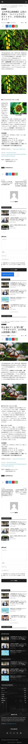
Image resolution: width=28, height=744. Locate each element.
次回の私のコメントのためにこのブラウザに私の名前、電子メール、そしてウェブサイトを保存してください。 (13, 264)
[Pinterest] (13, 26)
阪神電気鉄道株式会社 (9, 167)
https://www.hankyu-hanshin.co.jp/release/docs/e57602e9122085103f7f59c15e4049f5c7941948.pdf (13, 154)
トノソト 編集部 (7, 22)
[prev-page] (2, 232)
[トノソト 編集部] (2, 22)
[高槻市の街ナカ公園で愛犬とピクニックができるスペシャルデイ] (5, 299)
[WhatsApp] (16, 26)
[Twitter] (10, 26)
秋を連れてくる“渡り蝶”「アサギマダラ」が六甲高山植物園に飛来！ (7, 183)
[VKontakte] (20, 733)
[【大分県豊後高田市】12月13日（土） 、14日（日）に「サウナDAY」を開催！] (5, 307)
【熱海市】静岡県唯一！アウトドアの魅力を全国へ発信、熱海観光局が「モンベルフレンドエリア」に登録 (18, 219)
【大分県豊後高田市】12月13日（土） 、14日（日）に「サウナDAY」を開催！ (18, 306)
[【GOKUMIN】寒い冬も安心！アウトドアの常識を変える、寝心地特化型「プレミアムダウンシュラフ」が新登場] (5, 213)
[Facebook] (7, 26)
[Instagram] (17, 733)
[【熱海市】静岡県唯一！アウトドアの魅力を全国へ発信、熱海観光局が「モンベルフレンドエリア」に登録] (5, 220)
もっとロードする (13, 311)
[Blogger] (7, 733)
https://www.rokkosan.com (19, 149)
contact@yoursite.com (12, 723)
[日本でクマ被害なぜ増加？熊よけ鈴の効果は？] (5, 227)
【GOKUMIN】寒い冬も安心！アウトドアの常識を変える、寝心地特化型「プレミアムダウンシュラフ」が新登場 (18, 212)
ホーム (2, 5)
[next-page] (4, 232)
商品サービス (7, 5)
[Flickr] (14, 733)
